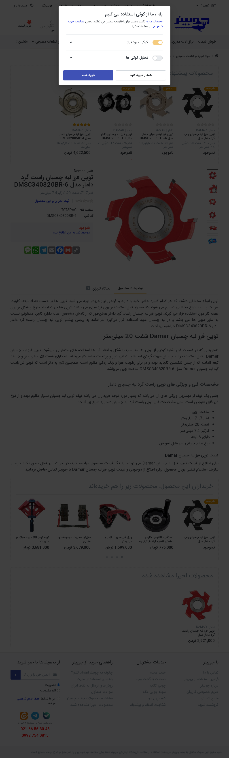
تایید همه (88, 75)
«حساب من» (154, 21)
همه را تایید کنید (141, 75)
